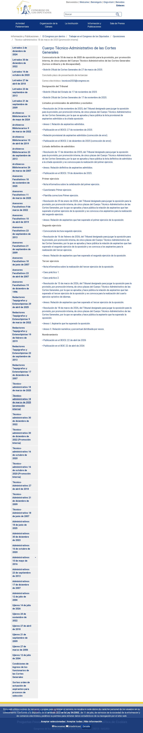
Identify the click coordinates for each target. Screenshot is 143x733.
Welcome (84, 2)
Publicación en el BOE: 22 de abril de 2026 (63, 345)
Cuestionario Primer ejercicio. (57, 190)
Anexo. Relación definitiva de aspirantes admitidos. (68, 167)
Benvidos (119, 2)
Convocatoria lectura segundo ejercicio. (62, 231)
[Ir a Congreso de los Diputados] (33, 8)
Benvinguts (96, 2)
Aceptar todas (75, 721)
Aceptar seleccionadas (53, 721)
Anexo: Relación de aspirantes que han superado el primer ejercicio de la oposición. (83, 220)
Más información (93, 721)
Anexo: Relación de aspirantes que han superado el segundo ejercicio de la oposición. (84, 255)
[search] (93, 14)
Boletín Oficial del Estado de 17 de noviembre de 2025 (70, 92)
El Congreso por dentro (53, 36)
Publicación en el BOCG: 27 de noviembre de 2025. (68, 129)
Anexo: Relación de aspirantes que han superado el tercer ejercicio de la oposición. (83, 302)
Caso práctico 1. (51, 272)
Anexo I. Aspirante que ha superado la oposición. (66, 323)
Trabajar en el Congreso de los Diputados (89, 36)
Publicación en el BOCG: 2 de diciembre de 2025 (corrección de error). (77, 141)
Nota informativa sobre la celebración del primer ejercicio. (71, 184)
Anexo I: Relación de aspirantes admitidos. (63, 124)
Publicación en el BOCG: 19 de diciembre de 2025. (67, 173)
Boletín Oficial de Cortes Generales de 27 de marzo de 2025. (73, 69)
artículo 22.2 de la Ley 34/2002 (63, 712)
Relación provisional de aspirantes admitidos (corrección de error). (75, 135)
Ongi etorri (108, 2)
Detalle (86, 726)
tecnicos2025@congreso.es (75, 80)
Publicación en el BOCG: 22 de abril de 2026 (64, 340)
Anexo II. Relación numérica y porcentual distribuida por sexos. (73, 329)
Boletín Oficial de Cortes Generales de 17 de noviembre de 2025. (75, 97)
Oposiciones (119, 36)
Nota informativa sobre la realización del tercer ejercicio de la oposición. (78, 266)
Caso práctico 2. (51, 278)
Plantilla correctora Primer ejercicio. (60, 195)
